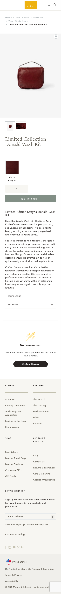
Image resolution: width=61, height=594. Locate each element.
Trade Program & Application (14, 413)
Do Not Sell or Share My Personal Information (29, 569)
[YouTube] (14, 547)
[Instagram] (9, 547)
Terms (8, 575)
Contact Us (39, 461)
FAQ (35, 455)
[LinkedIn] (22, 547)
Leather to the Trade (16, 421)
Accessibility (11, 581)
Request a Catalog (15, 534)
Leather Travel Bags (15, 458)
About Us (10, 399)
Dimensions (14, 296)
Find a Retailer (41, 411)
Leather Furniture (14, 464)
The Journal (39, 399)
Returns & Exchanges (44, 467)
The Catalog (39, 405)
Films (36, 417)
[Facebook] (6, 547)
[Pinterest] (18, 547)
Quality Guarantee (15, 405)
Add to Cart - (30, 199)
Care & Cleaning (41, 473)
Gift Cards (10, 476)
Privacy (18, 575)
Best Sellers (11, 452)
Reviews (37, 423)
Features (13, 304)
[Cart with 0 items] (54, 5)
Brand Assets (12, 427)
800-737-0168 (41, 524)
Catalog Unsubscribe (44, 479)
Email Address (15, 516)
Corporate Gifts (13, 470)
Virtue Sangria (12, 179)
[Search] (49, 5)
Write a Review (30, 364)
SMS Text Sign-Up (15, 524)
